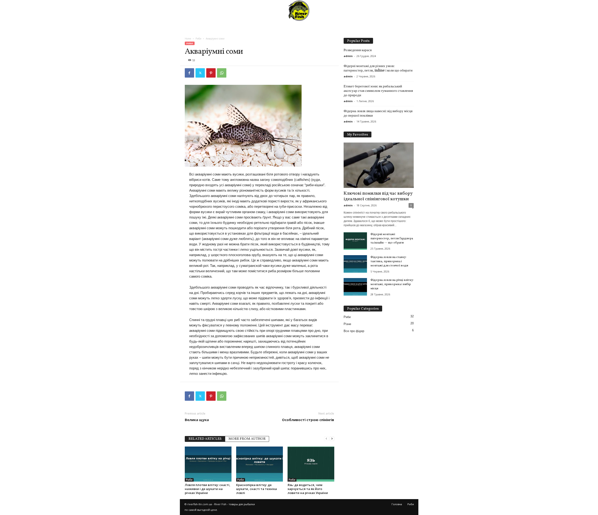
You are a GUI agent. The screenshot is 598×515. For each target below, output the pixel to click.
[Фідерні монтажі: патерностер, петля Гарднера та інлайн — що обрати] (355, 241)
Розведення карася (358, 50)
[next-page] (332, 438)
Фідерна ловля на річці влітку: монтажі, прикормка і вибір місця (392, 284)
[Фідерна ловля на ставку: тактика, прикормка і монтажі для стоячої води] (355, 264)
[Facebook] (189, 73)
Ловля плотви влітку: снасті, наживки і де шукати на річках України (207, 489)
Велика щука (197, 419)
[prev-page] (326, 438)
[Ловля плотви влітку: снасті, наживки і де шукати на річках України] (208, 464)
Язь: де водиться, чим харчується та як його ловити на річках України (308, 489)
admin (348, 56)
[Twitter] (200, 73)
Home (188, 38)
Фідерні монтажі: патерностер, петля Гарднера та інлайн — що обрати (391, 238)
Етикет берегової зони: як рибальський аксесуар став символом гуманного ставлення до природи (378, 90)
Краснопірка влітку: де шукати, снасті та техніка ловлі (256, 489)
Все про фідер (354, 331)
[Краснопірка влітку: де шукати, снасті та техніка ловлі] (259, 464)
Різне (347, 324)
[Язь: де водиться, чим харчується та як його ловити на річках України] (311, 464)
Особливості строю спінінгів (308, 419)
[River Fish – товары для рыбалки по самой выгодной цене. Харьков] (299, 10)
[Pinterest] (211, 73)
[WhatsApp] (221, 73)
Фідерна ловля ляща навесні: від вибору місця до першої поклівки (378, 113)
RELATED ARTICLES (205, 438)
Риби (198, 38)
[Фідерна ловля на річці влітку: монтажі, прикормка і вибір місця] (355, 287)
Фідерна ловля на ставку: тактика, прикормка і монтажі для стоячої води (389, 261)
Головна (397, 504)
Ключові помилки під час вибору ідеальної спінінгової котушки (378, 196)
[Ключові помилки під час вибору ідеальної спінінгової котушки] (379, 165)
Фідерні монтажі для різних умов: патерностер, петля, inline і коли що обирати (378, 68)
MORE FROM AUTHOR (247, 438)
